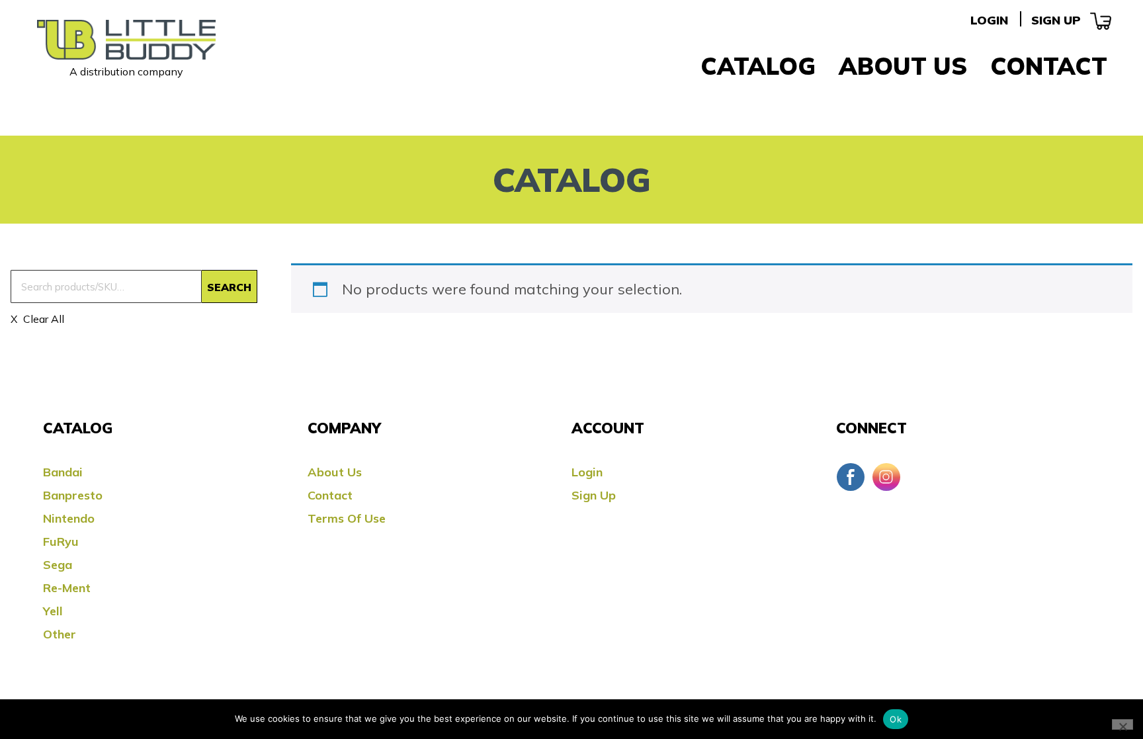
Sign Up (1056, 20)
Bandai (63, 472)
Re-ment (67, 587)
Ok (896, 719)
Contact (1048, 66)
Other (59, 634)
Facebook (850, 477)
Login (989, 20)
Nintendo (69, 518)
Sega (57, 564)
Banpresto (73, 495)
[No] (1122, 724)
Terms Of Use (347, 518)
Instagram (886, 477)
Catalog (758, 66)
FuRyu (61, 541)
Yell (53, 611)
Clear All (42, 319)
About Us (903, 66)
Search (229, 287)
